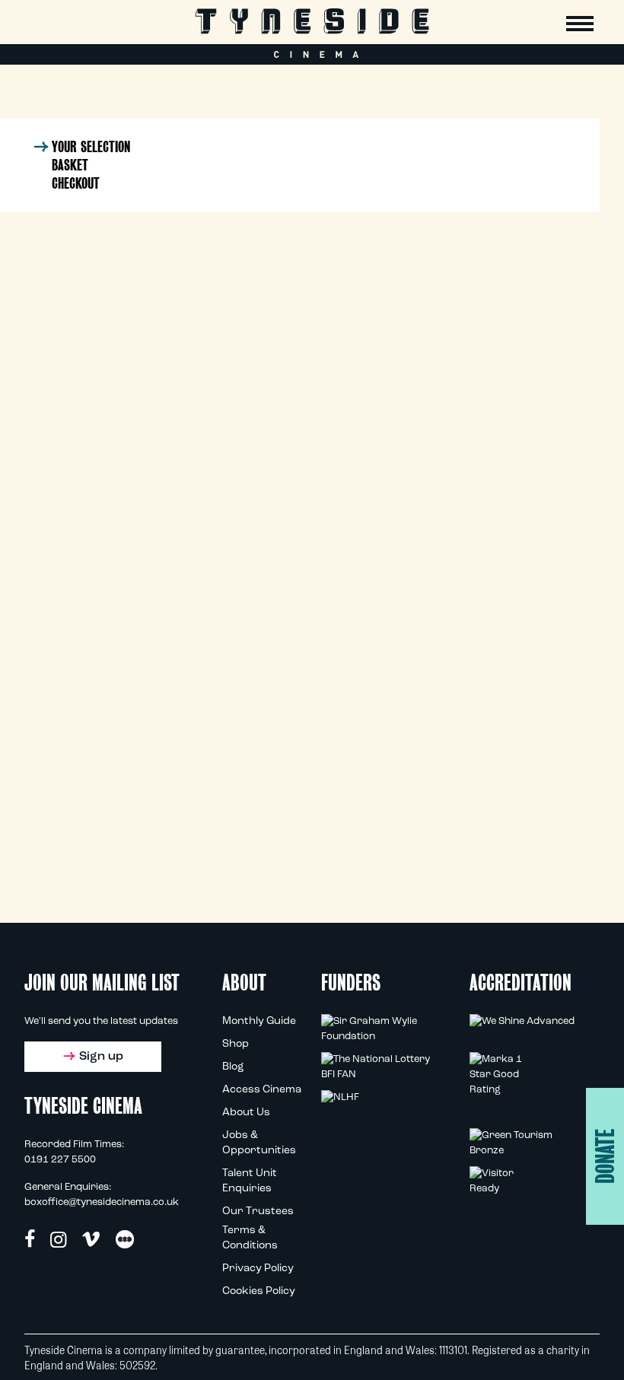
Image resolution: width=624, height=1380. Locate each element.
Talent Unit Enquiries (249, 1181)
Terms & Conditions (250, 1238)
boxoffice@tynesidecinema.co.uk (101, 1202)
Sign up (101, 1057)
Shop (235, 1044)
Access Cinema (261, 1089)
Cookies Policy (258, 1291)
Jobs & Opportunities (259, 1143)
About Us (246, 1112)
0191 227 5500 (60, 1160)
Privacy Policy (258, 1268)
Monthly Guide (259, 1021)
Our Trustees (258, 1211)
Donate (605, 1156)
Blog (233, 1067)
